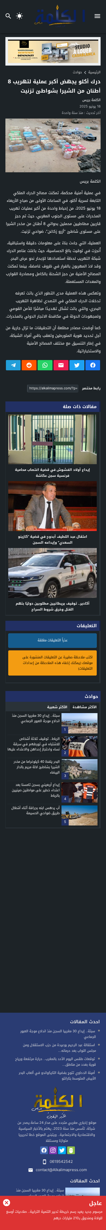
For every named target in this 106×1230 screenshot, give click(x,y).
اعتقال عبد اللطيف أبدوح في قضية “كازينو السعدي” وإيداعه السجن (52, 539)
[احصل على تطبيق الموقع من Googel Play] (71, 1150)
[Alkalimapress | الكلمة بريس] (57, 1103)
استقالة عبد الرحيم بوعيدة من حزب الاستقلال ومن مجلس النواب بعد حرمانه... (59, 1048)
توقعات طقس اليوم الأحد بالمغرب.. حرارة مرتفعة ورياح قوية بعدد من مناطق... (55, 1062)
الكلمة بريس (91, 100)
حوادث (77, 72)
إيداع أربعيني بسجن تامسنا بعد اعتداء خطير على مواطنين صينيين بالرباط (36, 790)
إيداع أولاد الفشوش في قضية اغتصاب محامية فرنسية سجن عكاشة (52, 472)
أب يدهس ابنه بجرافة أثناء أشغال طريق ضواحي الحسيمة (35, 810)
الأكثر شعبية (57, 707)
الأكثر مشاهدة (85, 707)
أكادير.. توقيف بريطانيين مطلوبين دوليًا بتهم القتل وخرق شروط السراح (53, 606)
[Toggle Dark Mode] (19, 16)
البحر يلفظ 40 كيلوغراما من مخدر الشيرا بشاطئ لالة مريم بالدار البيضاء (37, 767)
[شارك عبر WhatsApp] (45, 365)
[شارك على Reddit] (29, 365)
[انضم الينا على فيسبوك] (44, 1150)
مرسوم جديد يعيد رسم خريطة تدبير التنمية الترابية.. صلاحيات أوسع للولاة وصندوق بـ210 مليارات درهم (54, 1215)
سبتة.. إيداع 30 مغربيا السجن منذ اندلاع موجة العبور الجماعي (36, 718)
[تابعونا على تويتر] (62, 1150)
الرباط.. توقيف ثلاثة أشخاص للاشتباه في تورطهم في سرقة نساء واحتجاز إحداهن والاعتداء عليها (33, 744)
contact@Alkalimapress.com (61, 1169)
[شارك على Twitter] (77, 365)
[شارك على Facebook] (93, 365)
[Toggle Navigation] (99, 16)
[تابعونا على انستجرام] (53, 1150)
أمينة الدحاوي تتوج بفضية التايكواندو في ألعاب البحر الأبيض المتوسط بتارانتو (57, 1076)
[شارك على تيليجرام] (13, 365)
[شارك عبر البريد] (61, 365)
